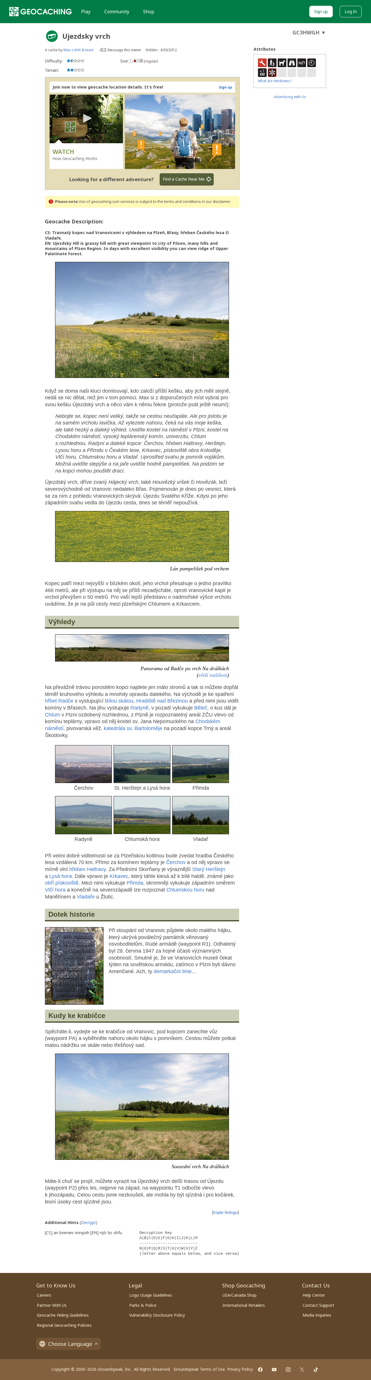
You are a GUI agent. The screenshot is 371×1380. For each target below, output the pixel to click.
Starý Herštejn (208, 869)
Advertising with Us (290, 96)
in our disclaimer (216, 201)
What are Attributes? (275, 80)
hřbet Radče (59, 701)
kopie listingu (225, 1212)
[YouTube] (274, 1369)
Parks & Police (143, 1305)
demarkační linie (173, 971)
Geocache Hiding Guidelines (63, 1315)
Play (85, 11)
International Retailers (244, 1305)
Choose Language (70, 1343)
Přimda (135, 883)
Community (116, 11)
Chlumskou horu (185, 890)
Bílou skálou (119, 701)
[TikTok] (315, 1369)
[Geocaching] (40, 11)
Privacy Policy (240, 1369)
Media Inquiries (317, 1315)
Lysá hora (60, 876)
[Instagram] (288, 1369)
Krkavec (119, 876)
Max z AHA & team (78, 49)
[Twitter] (302, 1369)
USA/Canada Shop (240, 1295)
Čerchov (176, 862)
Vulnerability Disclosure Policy (157, 1315)
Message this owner (124, 49)
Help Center (314, 1295)
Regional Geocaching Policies (64, 1325)
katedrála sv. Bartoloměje (133, 728)
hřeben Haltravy (87, 869)
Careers (44, 1295)
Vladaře (86, 897)
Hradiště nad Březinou (162, 701)
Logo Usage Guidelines (150, 1295)
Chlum (52, 715)
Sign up (321, 11)
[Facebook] (260, 1369)
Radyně (139, 708)
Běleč (200, 708)
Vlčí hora (55, 890)
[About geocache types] (52, 36)
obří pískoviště (62, 883)
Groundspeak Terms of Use (199, 1369)
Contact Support (318, 1305)
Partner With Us (52, 1305)
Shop (148, 11)
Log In (351, 11)
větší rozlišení (213, 675)
